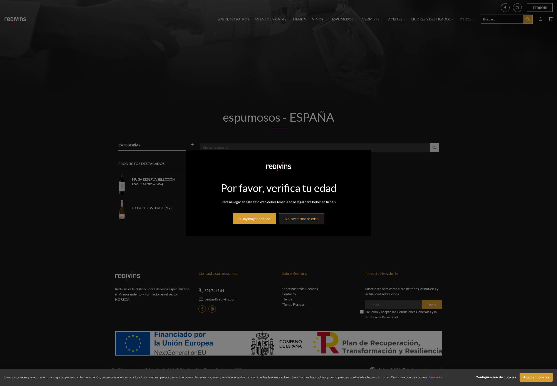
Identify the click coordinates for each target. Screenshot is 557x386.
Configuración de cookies (496, 377)
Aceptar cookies (536, 377)
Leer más (435, 377)
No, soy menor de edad (302, 218)
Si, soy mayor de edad (254, 218)
